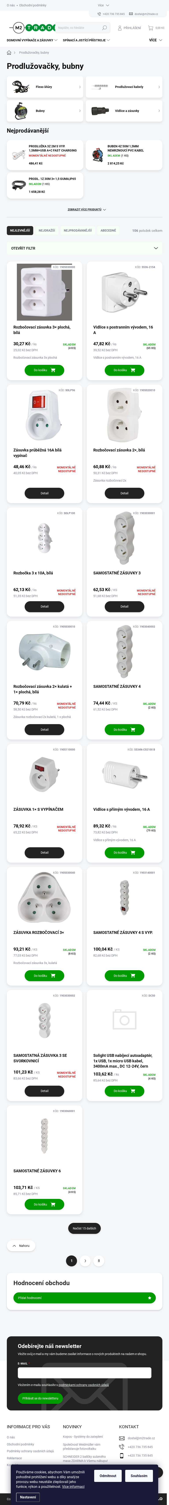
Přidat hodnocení (29, 1298)
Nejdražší (47, 230)
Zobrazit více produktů (84, 209)
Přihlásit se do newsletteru (40, 1398)
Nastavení (28, 1497)
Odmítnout (108, 1476)
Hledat (104, 27)
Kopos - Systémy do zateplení (83, 1436)
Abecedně (108, 230)
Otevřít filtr (23, 248)
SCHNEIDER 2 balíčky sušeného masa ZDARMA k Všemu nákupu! (85, 1459)
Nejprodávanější (78, 230)
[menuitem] (33, 40)
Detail (44, 493)
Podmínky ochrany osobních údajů (30, 1451)
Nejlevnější (20, 230)
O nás (11, 5)
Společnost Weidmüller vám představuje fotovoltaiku (81, 1447)
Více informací (73, 1487)
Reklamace (14, 1458)
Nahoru (24, 1245)
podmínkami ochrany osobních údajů (84, 1385)
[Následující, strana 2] (85, 1260)
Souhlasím (139, 1476)
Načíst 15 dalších (84, 1228)
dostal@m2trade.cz (141, 1438)
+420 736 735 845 (140, 1447)
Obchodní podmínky (32, 5)
